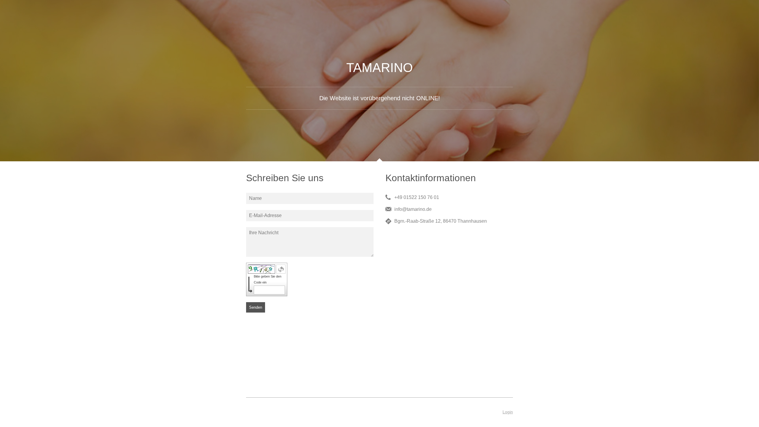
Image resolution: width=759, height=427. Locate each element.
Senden (255, 307)
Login (508, 412)
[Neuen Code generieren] (281, 269)
